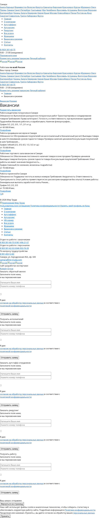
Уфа (44, 10)
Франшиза (9, 226)
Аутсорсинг (9, 217)
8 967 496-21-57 (22, 242)
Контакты (8, 234)
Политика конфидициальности (45, 205)
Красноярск (67, 7)
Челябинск (51, 10)
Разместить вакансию (10, 110)
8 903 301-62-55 (7, 248)
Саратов (4, 16)
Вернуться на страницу (12, 504)
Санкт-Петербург (22, 10)
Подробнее (5, 130)
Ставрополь (14, 16)
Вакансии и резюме (13, 229)
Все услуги (9, 223)
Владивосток (21, 7)
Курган (77, 7)
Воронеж (92, 10)
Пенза (73, 13)
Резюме (13, 101)
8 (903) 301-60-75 (7, 49)
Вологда (31, 7)
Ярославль (62, 10)
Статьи (7, 232)
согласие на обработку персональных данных (22, 303)
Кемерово (32, 13)
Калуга (24, 13)
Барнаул (10, 7)
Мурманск (86, 7)
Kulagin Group (6, 268)
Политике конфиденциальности (80, 510)
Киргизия (57, 7)
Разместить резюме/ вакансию (14, 58)
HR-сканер (9, 220)
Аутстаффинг (10, 214)
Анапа (3, 7)
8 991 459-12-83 (7, 254)
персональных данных (84, 513)
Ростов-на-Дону (84, 13)
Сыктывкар (36, 10)
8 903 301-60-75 (7, 242)
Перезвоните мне (8, 55)
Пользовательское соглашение (15, 205)
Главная (7, 93)
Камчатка (47, 7)
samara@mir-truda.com (11, 260)
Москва (53, 13)
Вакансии (4, 101)
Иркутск (39, 7)
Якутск (40, 16)
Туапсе (23, 16)
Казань (17, 13)
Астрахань (72, 10)
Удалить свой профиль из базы (75, 205)
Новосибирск (63, 13)
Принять (5, 516)
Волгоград (83, 10)
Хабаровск (32, 16)
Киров (40, 13)
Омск (93, 7)
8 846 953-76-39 (22, 248)
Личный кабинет (38, 58)
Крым (46, 13)
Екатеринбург (6, 13)
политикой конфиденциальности (16, 305)
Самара (10, 10)
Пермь (3, 10)
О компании (9, 211)
